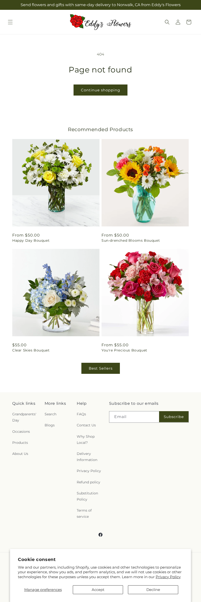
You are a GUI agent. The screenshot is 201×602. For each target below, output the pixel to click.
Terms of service (84, 513)
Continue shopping (100, 90)
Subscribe (174, 416)
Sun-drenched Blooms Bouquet (130, 240)
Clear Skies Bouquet (31, 350)
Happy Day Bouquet (31, 240)
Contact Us (86, 425)
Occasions (21, 431)
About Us (20, 453)
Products (20, 442)
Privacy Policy (168, 576)
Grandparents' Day (24, 417)
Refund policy (88, 482)
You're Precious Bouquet (124, 350)
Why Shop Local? (86, 439)
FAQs (81, 414)
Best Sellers (101, 368)
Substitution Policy (87, 496)
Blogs (50, 425)
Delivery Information (87, 456)
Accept (98, 589)
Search (50, 414)
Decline (153, 589)
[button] (10, 22)
